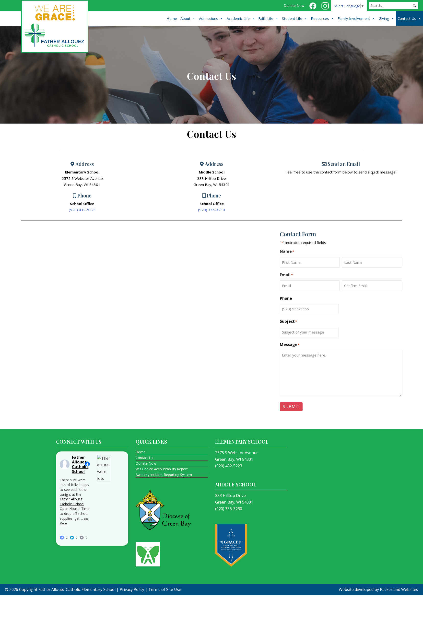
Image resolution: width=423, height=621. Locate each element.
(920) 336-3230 (211, 209)
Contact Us (407, 18)
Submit (291, 406)
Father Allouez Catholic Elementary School (77, 589)
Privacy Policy (132, 589)
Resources (320, 18)
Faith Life (265, 18)
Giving (384, 18)
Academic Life (238, 18)
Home (171, 18)
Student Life (292, 18)
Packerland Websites (399, 589)
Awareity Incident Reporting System (164, 474)
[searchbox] (393, 5)
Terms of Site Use (164, 589)
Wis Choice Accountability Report (162, 469)
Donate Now (294, 5)
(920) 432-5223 (82, 209)
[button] (414, 5)
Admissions (208, 18)
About (185, 18)
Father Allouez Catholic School (72, 501)
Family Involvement (354, 18)
